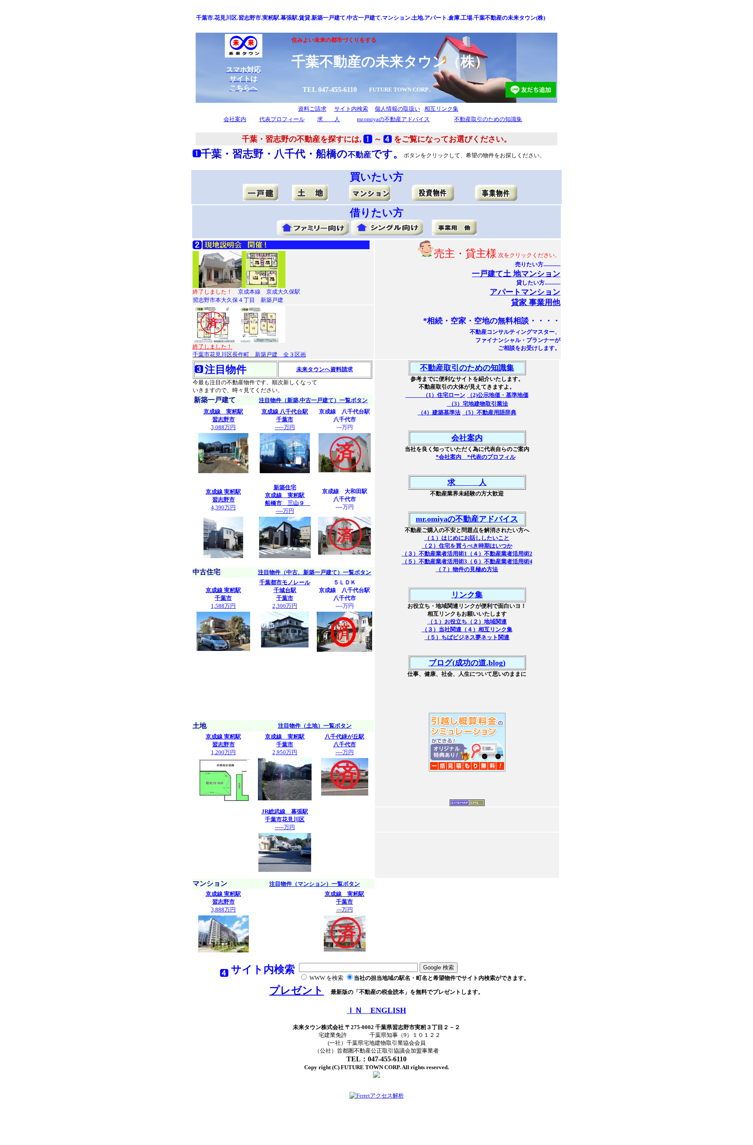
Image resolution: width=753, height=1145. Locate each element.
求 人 (328, 119)
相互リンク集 (441, 108)
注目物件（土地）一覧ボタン (315, 725)
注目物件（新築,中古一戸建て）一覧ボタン (313, 400)
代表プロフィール (282, 119)
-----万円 (284, 419)
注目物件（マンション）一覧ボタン (314, 884)
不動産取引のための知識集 (488, 119)
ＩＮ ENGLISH (376, 1010)
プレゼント (296, 990)
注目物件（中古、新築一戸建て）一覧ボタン (314, 572)
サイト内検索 (351, 108)
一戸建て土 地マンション (516, 273)
